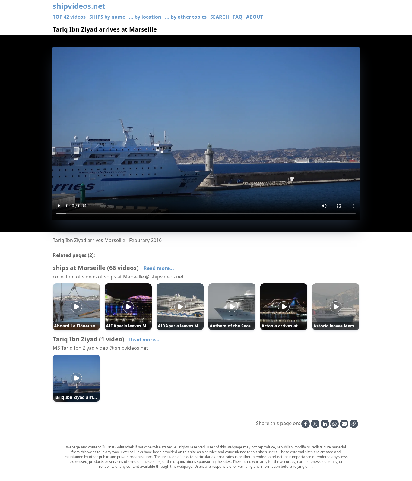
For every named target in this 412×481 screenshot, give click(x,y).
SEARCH (219, 17)
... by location (145, 17)
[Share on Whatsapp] (334, 424)
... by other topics (186, 17)
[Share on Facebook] (305, 424)
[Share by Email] (344, 424)
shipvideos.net (79, 6)
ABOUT (254, 17)
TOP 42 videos (69, 17)
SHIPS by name (107, 17)
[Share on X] (315, 424)
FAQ (237, 17)
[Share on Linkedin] (325, 424)
